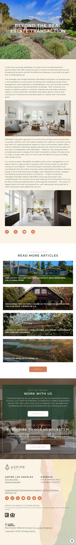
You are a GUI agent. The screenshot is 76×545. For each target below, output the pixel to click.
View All (38, 369)
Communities (29, 490)
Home (8, 490)
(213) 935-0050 (11, 480)
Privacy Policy (29, 531)
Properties (16, 490)
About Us (40, 490)
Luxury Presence (44, 528)
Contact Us (11, 493)
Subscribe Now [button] (38, 447)
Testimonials (52, 490)
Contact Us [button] (38, 414)
